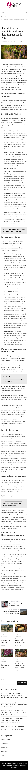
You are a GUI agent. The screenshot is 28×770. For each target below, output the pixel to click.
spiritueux (4, 748)
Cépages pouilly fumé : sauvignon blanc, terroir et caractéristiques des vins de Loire (14, 705)
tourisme (4, 752)
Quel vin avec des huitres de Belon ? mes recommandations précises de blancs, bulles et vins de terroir (13, 728)
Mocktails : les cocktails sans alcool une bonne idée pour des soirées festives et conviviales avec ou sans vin (14, 696)
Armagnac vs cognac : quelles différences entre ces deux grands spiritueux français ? (13, 712)
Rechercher (4, 680)
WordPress (14, 767)
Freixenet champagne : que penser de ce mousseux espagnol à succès (6, 642)
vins (3, 23)
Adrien (5, 41)
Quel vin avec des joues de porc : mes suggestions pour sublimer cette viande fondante (20, 667)
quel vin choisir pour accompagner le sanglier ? (6, 665)
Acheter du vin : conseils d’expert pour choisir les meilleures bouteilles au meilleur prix (13, 720)
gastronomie (5, 740)
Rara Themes (16, 765)
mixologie (4, 744)
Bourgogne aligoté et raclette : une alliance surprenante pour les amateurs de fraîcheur (20, 642)
